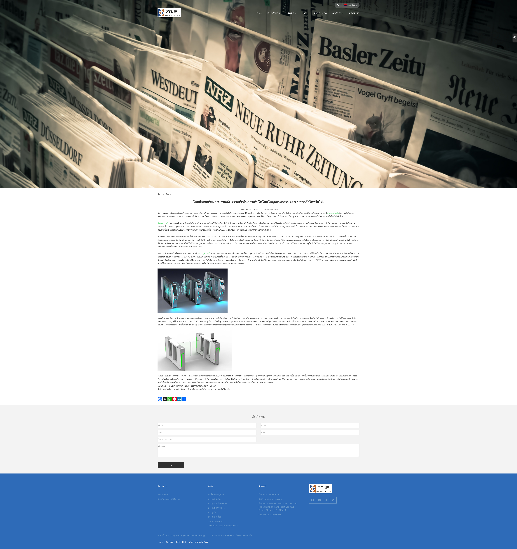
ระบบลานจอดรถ (215, 521)
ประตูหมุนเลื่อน (214, 516)
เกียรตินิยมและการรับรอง (169, 499)
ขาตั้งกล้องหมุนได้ (216, 494)
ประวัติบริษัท (163, 494)
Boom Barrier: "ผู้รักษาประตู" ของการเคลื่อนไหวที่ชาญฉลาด (190, 386)
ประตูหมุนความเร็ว (216, 507)
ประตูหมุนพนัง (214, 499)
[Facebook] (312, 500)
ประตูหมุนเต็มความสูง (217, 503)
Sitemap (170, 542)
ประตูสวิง (212, 512)
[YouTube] (326, 500)
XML (184, 542)
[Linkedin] (319, 500)
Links (161, 542)
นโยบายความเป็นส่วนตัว (199, 542)
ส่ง (171, 465)
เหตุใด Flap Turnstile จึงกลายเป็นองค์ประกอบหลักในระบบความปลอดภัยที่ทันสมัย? (197, 389)
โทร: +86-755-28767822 (269, 494)
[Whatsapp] (333, 500)
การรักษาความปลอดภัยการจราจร (223, 525)
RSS (178, 542)
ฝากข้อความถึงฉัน (271, 209)
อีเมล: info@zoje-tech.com (270, 499)
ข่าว (167, 194)
